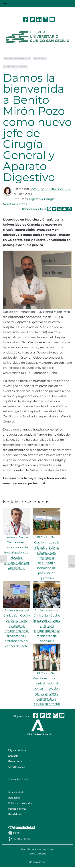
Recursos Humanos (17, 58)
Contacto (13, 755)
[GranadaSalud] (21, 826)
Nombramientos (15, 204)
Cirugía (49, 199)
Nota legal (14, 797)
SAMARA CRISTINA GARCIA (50, 189)
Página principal (17, 750)
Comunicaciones (15, 66)
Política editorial (17, 808)
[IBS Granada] (19, 839)
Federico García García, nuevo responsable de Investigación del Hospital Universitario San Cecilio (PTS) (16, 552)
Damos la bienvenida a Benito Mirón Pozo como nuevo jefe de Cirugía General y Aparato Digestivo (37, 127)
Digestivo (36, 199)
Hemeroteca (15, 761)
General (39, 58)
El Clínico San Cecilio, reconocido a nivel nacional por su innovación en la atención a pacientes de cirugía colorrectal (46, 689)
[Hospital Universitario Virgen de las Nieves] (37, 37)
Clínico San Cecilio (18, 779)
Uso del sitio (15, 814)
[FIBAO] (14, 832)
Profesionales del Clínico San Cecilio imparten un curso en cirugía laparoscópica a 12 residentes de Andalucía (46, 626)
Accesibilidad (15, 792)
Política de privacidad (20, 803)
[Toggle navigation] (5, 3)
